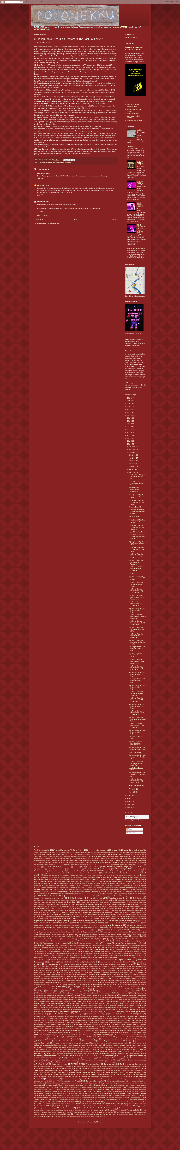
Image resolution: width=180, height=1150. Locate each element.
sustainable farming (73, 1058)
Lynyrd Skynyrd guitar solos (106, 970)
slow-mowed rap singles (80, 1043)
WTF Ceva (91, 1112)
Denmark (80, 900)
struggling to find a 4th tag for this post (106, 1051)
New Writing (87, 989)
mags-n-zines (51, 972)
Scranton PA (46, 1032)
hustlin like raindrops (121, 941)
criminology (123, 893)
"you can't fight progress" (62, 850)
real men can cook (72, 1016)
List (119, 966)
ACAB (142, 856)
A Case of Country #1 (48, 856)
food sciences (111, 919)
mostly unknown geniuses (73, 980)
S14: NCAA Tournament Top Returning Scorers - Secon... (137, 527)
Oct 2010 (132, 452)
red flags (41, 1018)
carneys (90, 883)
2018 (129, 421)
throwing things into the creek (124, 1085)
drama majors (102, 904)
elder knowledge (74, 908)
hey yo (134, 936)
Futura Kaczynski (77, 925)
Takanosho (107, 1060)
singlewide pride (141, 1039)
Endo (35, 910)
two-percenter (60, 1093)
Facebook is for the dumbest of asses (116, 912)
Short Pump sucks (73, 1039)
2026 (129, 398)
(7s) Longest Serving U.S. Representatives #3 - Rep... (137, 687)
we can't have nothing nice (75, 1102)
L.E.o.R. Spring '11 (77, 962)
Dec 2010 (132, 446)
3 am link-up (68, 854)
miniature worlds (82, 978)
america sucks (83, 860)
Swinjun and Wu (39, 1060)
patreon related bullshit (116, 997)
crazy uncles (113, 893)
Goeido (48, 930)
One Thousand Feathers (89, 995)
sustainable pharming (88, 1058)
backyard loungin (122, 867)
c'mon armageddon (104, 881)
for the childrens (88, 921)
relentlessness (99, 1018)
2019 (129, 418)
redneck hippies (68, 1018)
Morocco (61, 980)
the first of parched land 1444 (106, 1068)
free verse (86, 922)
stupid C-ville (51, 1054)
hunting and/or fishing (105, 941)
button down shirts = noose (75, 881)
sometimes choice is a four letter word (117, 1045)
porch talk (76, 1005)
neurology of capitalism (47, 989)
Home (76, 220)
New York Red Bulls (112, 989)
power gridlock (135, 1005)
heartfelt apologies (111, 936)
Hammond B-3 (62, 934)
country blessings (55, 894)
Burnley (62, 881)
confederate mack (75, 892)
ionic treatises (68, 949)
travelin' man (86, 1091)
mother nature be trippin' (104, 980)
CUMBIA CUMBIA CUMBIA (53, 896)
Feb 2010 (132, 789)
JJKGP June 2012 (45, 955)
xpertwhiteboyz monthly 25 (125, 1112)
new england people (64, 989)
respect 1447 (89, 1020)
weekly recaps (122, 1102)
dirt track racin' (43, 902)
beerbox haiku (71, 871)
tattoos (52, 1062)
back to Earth (107, 867)
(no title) (139, 130)
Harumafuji (110, 934)
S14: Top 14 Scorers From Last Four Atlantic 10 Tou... (137, 655)
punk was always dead (63, 1009)
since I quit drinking (128, 1039)
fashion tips (69, 914)
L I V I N (52, 962)
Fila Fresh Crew (92, 916)
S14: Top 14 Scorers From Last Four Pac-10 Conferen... (137, 616)
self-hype (126, 1033)
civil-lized (37, 889)
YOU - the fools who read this (105, 1114)
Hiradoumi (66, 939)
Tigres (36, 1087)
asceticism (37, 867)
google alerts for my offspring (67, 930)
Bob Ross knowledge (119, 875)
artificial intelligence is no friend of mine (99, 864)
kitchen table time (64, 960)
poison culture (124, 1003)
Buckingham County (41, 879)
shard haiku (92, 1037)
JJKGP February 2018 (41, 953)
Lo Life (105, 968)
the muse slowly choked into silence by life (95, 1076)
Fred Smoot (66, 922)
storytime (63, 1051)
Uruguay (76, 1095)
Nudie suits (40, 993)
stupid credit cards (65, 1053)
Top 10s (50, 1089)
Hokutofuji (80, 939)
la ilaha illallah (90, 962)
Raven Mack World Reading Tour (60, 1014)
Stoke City (56, 1051)
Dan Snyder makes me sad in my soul (133, 896)
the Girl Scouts (79, 1070)
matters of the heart (113, 974)
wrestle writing (64, 1112)
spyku (76, 1049)
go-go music (115, 927)
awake (69, 867)
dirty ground (91, 902)
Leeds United (104, 964)
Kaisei (137, 957)
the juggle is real (44, 1072)
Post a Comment (42, 215)
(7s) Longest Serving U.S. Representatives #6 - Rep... (137, 648)
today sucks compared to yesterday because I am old (107, 1087)
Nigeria (42, 991)
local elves (113, 968)
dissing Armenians (104, 902)
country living (69, 894)
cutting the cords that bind (72, 896)
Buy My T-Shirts (90, 881)
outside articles (63, 997)
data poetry (37, 898)
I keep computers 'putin (129, 943)
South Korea (99, 1047)
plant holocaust (125, 1001)
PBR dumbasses (132, 997)
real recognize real (85, 1016)
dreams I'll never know (130, 904)
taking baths (133, 1060)
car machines (71, 883)
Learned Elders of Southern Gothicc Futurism (84, 964)
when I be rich (89, 1104)
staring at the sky (103, 1049)
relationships (87, 1018)
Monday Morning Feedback (136, 249)
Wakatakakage (99, 1099)
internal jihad (124, 947)
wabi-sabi (65, 1099)
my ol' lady (83, 985)
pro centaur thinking (86, 1007)
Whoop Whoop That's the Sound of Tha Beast (92, 1106)
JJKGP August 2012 (84, 951)
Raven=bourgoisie (78, 1014)
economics (127, 906)
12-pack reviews (137, 850)
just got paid (112, 957)
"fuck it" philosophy (41, 850)
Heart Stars (100, 936)
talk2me (141, 1060)
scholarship (112, 1030)
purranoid (112, 1009)
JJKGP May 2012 (115, 955)
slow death (129, 1041)
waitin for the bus (87, 1099)
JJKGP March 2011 (60, 955)
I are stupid (133, 941)
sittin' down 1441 (60, 1041)
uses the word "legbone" (99, 1095)
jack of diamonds (115, 949)
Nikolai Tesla (50, 991)
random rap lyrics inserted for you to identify (131, 1012)
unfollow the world (96, 1093)
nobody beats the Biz (106, 991)
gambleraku (112, 925)
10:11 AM (40, 211)
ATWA (53, 867)
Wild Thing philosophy (139, 1106)
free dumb (75, 923)
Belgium (107, 871)
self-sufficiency (138, 1032)
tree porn (99, 1091)
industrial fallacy (91, 947)
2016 (129, 427)
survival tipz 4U (58, 1058)
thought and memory (82, 1085)
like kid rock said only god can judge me (85, 966)
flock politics (44, 919)
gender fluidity (140, 925)
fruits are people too (124, 922)
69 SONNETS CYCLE (128, 854)
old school (51, 995)
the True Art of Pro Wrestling (57, 1081)
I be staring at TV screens (100, 943)
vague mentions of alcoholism (46, 1097)
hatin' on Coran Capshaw (134, 934)
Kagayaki (130, 957)
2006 (129, 804)
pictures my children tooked (59, 1001)
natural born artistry (112, 987)
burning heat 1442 (131, 879)
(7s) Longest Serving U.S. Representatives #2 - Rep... (137, 706)
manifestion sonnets (127, 972)
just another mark (100, 957)
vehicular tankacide (74, 1097)
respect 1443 (65, 1020)
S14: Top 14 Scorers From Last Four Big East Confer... (136, 667)
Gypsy (36, 934)
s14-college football (104, 1026)
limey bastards (103, 966)
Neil (37, 989)
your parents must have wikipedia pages (67, 1116)
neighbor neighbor (140, 987)
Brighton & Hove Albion (129, 877)
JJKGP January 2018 (73, 953)
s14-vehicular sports (67, 1028)
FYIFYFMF (87, 925)
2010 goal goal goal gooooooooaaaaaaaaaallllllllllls (131, 852)
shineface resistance (136, 1037)
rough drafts (96, 1024)
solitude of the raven (95, 1045)
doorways (50, 904)
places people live (101, 1001)
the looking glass (41, 1076)
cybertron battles (89, 896)
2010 (129, 444)
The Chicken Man (126, 1064)
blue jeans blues (77, 875)
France (141, 921)
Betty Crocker (74, 873)
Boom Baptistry (141, 875)
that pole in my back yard (58, 1064)
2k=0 (60, 854)
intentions (115, 947)
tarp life (46, 1062)
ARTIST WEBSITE (40, 29)
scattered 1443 (76, 1030)
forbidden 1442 (103, 921)
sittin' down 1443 (90, 1041)
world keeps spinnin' (50, 1112)
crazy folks (103, 893)
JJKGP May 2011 (101, 955)
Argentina (67, 864)
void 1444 (55, 1100)
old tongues (60, 995)
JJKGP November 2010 (131, 955)
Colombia (37, 891)
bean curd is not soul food (92, 869)
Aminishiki (94, 860)
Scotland (135, 1030)
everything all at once (118, 910)
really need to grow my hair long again (104, 1016)
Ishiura (81, 949)
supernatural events (135, 1056)
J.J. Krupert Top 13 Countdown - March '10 (136, 483)
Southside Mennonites (122, 1047)
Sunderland (99, 1056)
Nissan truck (67, 991)
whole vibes (72, 1106)
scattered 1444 (89, 1030)
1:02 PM (40, 195)
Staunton (118, 1049)
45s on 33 (86, 854)
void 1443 (44, 1100)
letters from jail (125, 964)
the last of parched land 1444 (47, 1074)
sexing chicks (72, 1037)
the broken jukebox (93, 1064)
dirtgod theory (71, 902)
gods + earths (38, 930)
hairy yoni (45, 934)
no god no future (91, 991)
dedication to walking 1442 (99, 898)
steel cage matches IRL (130, 1049)
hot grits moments (66, 941)
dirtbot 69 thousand (57, 902)
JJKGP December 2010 (101, 951)
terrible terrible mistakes (121, 1062)
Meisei (48, 976)
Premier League (39, 1007)
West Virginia (70, 1104)
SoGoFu (83, 1045)
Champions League (74, 885)
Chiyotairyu (109, 887)
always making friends (43, 860)
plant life (136, 1001)
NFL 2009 (136, 989)
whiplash (41, 1106)
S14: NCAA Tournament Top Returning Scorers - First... (137, 543)
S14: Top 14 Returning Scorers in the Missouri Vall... (137, 719)
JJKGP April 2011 (53, 951)
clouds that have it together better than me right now (92, 889)
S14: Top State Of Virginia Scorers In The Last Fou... (137, 476)
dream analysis (114, 904)
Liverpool (43, 968)
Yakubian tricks (65, 1114)
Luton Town (82, 970)
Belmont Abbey (116, 871)
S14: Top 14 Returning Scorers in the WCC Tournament (136, 693)
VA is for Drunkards (139, 1095)
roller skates (79, 1024)
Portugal (112, 1005)
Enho (53, 910)
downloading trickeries (78, 904)
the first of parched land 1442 (60, 1068)
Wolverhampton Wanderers (43, 1110)
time (41, 1087)
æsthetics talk (38, 858)
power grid (121, 1005)
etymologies (83, 910)
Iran (75, 949)
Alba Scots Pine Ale (135, 752)
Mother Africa (88, 980)
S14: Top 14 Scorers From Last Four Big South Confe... (136, 781)
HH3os (140, 936)
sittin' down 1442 (75, 1041)
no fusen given (79, 991)
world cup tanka (133, 1110)
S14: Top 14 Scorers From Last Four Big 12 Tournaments (137, 623)
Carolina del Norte (101, 883)
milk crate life (56, 978)
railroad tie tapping (68, 1012)
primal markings (53, 1007)
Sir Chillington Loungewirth (44, 1041)
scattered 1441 (49, 1030)
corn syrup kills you (115, 891)
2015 (129, 430)
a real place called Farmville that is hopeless (104, 856)
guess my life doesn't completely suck (115, 932)
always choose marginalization (137, 858)
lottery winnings (46, 970)
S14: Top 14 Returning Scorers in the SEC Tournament (136, 562)
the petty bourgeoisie (117, 1076)
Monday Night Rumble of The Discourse (134, 978)
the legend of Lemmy (139, 1074)
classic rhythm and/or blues (63, 889)
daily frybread (113, 896)
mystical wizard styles (48, 987)
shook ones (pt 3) (61, 1039)
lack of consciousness (106, 962)
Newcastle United (125, 989)
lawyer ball (119, 962)
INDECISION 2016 (77, 947)
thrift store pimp (95, 1085)
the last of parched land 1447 (70, 1074)
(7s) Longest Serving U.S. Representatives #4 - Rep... (137, 680)
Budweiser (131, 146)
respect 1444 (77, 1020)
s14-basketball (59, 162)
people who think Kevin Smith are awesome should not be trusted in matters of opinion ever (63, 999)
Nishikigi (58, 991)
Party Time (103, 997)
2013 (129, 435)
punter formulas (77, 1009)
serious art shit (89, 1035)
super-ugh (123, 1056)
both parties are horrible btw (81, 877)
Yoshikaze (90, 1114)
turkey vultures (38, 1093)
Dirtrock (83, 902)
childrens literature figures (48, 887)
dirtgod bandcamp (133, 113)
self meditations (113, 1033)
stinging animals (46, 1051)
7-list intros (140, 854)
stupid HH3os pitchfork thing (99, 1054)
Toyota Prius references (84, 1089)
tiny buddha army (63, 1087)
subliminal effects (132, 1053)
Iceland (103, 945)
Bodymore (130, 875)
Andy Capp (74, 862)
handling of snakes (98, 934)
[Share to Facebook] (71, 160)
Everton (91, 910)
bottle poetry (96, 877)
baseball (42, 869)
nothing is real (141, 991)
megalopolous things (140, 974)
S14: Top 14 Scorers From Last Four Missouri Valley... (135, 743)
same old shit (86, 1028)
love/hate (73, 970)
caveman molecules (124, 883)
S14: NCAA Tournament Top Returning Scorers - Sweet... (137, 511)
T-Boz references (71, 1060)
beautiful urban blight (58, 871)
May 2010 (132, 467)
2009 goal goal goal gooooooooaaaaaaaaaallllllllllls (99, 852)
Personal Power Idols (121, 999)
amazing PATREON (121, 27)
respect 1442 (52, 1020)
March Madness (50, 162)
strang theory (87, 1051)
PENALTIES (142, 997)
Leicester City (114, 964)
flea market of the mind (137, 916)
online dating (124, 995)
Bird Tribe (104, 873)
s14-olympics (137, 1026)
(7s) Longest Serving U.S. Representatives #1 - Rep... (137, 732)
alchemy (94, 858)
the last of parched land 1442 (113, 1072)
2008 (129, 798)
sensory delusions (55, 1035)
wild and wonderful (123, 1106)
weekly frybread (110, 1102)
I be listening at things (50, 943)
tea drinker (73, 1062)
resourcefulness (141, 1018)
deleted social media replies (57, 900)
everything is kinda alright (136, 910)
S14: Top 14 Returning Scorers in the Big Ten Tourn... (137, 556)
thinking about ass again (67, 1085)
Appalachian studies (47, 864)
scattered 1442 (63, 1030)
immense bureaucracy (136, 945)
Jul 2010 (132, 461)
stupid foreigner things (80, 1053)
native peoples (97, 987)
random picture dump (108, 1012)
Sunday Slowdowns (87, 1056)
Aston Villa (46, 867)
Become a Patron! (131, 38)
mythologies (62, 987)
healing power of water (74, 936)
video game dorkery (88, 1097)
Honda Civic (131, 939)
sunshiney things (110, 1056)
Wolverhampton (141, 1108)
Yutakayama (94, 1116)
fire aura (115, 916)
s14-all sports (56, 1026)
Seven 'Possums (41, 1037)
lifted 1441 (37, 966)
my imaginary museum (129, 983)
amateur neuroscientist (67, 860)
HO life (73, 939)
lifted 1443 (58, 966)
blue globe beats (65, 875)
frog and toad (111, 922)
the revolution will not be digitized (73, 1079)
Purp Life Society (89, 1009)
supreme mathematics (41, 1058)
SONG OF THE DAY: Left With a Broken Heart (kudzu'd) (141, 185)
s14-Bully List (90, 1026)
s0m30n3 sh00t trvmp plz (43, 1026)
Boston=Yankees (65, 877)
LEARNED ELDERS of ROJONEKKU (56, 964)
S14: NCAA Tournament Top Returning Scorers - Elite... (137, 496)
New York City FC (99, 989)
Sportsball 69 (68, 1049)
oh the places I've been (103, 993)
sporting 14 (68, 162)
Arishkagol (75, 864)
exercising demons (74, 912)
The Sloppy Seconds (108, 1079)
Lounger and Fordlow (60, 970)
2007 (129, 801)
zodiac (101, 1116)
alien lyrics (103, 858)
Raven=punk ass (125, 1014)
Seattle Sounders (86, 1032)
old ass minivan (41, 995)
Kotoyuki (99, 960)
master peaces (60, 974)
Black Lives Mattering (118, 873)
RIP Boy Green (59, 1022)
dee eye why (42, 900)
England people (44, 910)
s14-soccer (55, 1028)
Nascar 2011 (73, 987)
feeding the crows (110, 914)
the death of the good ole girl (53, 1066)
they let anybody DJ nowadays (116, 1081)
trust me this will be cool (122, 1091)
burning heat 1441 (115, 879)
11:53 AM (40, 179)
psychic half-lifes (48, 1009)
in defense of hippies (63, 947)
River (68, 1022)
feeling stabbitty (131, 914)
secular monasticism (100, 1032)
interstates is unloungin (53, 949)
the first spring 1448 (47, 1070)
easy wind (118, 906)
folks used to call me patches (84, 918)
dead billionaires (48, 898)
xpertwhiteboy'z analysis (105, 1112)
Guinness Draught (135, 507)
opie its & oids (142, 995)
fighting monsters (78, 916)
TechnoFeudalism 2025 (86, 1062)
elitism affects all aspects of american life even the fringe (102, 908)
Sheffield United (105, 1037)
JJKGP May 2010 (88, 955)
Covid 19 (80, 893)
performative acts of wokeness (103, 999)
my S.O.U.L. (113, 984)
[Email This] (64, 160)
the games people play (64, 1070)
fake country (46, 914)
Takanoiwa (99, 1060)
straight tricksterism (75, 1051)
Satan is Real (116, 1028)
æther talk (47, 858)
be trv (80, 869)
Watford (36, 1102)
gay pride (129, 925)
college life (140, 889)
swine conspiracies (137, 1058)
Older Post (113, 220)
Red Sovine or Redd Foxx (54, 1018)
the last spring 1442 (89, 1074)
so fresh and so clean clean (43, 1045)
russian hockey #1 (132, 1024)
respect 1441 (40, 1020)
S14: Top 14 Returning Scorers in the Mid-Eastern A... (136, 635)
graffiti (133, 930)
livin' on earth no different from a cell (61, 968)
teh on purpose (99, 1062)
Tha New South (41, 1064)
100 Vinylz (124, 850)
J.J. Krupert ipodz (98, 949)
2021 (129, 412)
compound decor (57, 892)
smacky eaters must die (98, 1043)
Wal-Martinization (111, 1099)
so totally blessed (61, 1045)
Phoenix (45, 1001)
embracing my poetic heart (134, 908)
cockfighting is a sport (127, 889)
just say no (122, 957)
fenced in (39, 916)
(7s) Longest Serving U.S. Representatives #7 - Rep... (137, 610)
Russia (123, 1024)
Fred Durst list (55, 922)
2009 (129, 795)
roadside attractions (80, 1022)
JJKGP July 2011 (102, 953)
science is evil (124, 1030)
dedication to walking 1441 (77, 898)
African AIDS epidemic (73, 858)
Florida (55, 918)
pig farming (87, 1001)
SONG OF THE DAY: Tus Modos (140, 163)
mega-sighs (127, 974)
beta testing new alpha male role (57, 873)
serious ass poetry (102, 1035)
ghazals (87, 927)
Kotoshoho (92, 960)
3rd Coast (77, 854)
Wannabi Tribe (123, 1099)
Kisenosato (52, 960)
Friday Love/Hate (134, 516)
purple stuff (101, 1009)
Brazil (118, 877)
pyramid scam (122, 1009)
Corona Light (133, 573)
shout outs (104, 1039)
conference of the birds (91, 891)
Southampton (109, 1047)
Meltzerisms (55, 976)
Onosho (132, 995)
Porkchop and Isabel (88, 1005)
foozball (75, 921)
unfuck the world (109, 1093)
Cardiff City (82, 883)
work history (108, 1110)
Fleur (35, 918)
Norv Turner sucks (120, 991)
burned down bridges (99, 879)
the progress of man (52, 1079)
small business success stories (118, 1043)
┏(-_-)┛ (91, 850)
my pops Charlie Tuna (98, 985)
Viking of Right (101, 1097)
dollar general (116, 902)
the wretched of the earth (94, 1081)
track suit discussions (123, 1089)
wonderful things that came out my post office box (69, 1110)
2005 (129, 807)
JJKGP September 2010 (71, 957)
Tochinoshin (82, 1087)
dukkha (75, 906)
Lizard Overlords (94, 968)
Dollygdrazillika (133, 902)
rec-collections (140, 1016)
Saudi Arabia (128, 1028)
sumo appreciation (51, 1056)
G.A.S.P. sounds (99, 925)
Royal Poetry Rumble (110, 1024)
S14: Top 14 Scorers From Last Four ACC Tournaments (136, 603)
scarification (37, 1030)
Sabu (76, 1028)
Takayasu (116, 1060)
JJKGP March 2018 (74, 955)
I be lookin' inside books (68, 943)
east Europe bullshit (106, 906)
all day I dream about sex (116, 858)
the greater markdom (113, 1070)
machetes (127, 970)
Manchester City (81, 972)
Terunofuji (133, 1062)
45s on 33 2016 (113, 854)
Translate (141, 820)
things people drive (49, 1085)
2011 (129, 441)
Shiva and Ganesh (39, 1039)
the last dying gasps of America (63, 1072)
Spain (36, 1049)
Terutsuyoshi (142, 1062)
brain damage (107, 877)
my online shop (132, 107)
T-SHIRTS (81, 1060)
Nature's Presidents (126, 987)
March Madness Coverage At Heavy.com (134, 489)
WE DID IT (91, 1102)
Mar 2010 (132, 472)
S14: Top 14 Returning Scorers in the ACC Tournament (136, 568)
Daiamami (104, 896)
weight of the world (135, 1102)
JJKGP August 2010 (68, 951)
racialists (37, 1012)
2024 (129, 404)
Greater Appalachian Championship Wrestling (66, 932)
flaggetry (124, 916)
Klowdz (75, 960)
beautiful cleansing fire (119, 869)
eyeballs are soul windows (92, 912)
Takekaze (124, 1060)
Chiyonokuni (90, 887)
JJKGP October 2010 (53, 957)
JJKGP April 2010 (39, 951)
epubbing (60, 910)
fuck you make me (46, 925)
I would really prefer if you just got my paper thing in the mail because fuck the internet (72, 945)
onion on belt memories (108, 995)
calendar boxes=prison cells (43, 883)
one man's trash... (72, 995)
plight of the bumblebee (102, 1003)
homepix (101, 938)
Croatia (132, 893)
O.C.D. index (64, 993)
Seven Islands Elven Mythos (57, 1037)
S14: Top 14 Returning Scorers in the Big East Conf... (137, 642)
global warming (104, 927)
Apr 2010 (132, 469)
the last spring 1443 (106, 1074)
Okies (132, 993)
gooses (95, 930)
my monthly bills (70, 985)
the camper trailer (110, 1064)
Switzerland (50, 1060)
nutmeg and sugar (52, 993)
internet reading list (138, 947)
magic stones (38, 972)
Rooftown (88, 1024)
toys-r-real (109, 1089)
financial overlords (104, 916)
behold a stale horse (94, 871)
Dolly (124, 902)
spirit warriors (44, 1049)
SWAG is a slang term (104, 1058)
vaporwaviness (62, 1097)
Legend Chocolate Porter (137, 532)
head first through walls (57, 936)
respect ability (101, 1020)
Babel (83, 867)
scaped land (138, 1028)
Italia (87, 949)
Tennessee (110, 1062)
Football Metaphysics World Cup (58, 921)
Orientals (40, 997)
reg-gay (78, 1018)
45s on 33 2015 (100, 854)
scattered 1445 (101, 1030)
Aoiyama (134, 862)
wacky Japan (74, 1099)
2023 (129, 407)
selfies (36, 1035)
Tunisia (142, 1091)
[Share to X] (69, 160)
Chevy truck (126, 885)
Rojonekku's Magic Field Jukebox (60, 1024)
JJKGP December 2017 (118, 951)
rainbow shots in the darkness (90, 1012)
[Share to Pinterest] (73, 160)
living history (81, 968)
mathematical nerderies (96, 974)
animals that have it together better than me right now (110, 862)
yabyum (55, 1114)
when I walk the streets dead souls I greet (111, 1104)
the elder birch (95, 1066)
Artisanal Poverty (139, 864)
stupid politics (118, 1054)
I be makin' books (84, 943)
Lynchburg (92, 970)
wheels (78, 1104)
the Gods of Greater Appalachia (95, 1070)
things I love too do (70, 1083)
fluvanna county (65, 919)
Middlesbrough (139, 976)
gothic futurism (105, 930)
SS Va (92, 1049)
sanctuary (95, 1028)
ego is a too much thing (53, 908)
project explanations (101, 1007)
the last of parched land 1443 (136, 1072)
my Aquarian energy (90, 982)
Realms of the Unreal (125, 1016)
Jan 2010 (132, 792)
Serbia (81, 1035)
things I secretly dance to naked (88, 1083)
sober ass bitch (73, 1045)
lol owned (123, 968)
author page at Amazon (134, 120)
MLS (118, 978)
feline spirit (142, 914)
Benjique (138, 871)
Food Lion (99, 918)
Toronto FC (57, 1089)
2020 (129, 415)
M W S (120, 970)
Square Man (84, 1049)
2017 (129, 424)
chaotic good (86, 885)
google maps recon (84, 930)
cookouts (103, 891)
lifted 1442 (48, 966)
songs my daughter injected (77, 1047)
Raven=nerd (113, 1014)
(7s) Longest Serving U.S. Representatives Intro (137, 748)
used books (85, 1095)
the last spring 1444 (123, 1074)
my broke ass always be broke (108, 983)
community (45, 891)
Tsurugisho (135, 1091)
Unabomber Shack (82, 1093)
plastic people (87, 1003)
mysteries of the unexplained (129, 984)
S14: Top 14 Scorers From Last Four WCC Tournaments (136, 712)
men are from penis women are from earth (74, 976)
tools (43, 1089)
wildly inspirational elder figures (45, 1108)
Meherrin (39, 976)
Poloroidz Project (52, 1005)
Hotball (75, 941)
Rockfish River (104, 1022)
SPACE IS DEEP (137, 1047)
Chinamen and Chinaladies (67, 887)
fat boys (79, 914)
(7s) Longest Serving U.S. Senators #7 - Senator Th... (137, 757)
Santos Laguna (105, 1028)
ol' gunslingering (141, 993)
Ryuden (143, 1024)
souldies (90, 1047)
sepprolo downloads (69, 1035)
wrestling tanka (79, 1112)
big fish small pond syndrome (89, 873)
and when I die (63, 862)
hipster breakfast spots (53, 939)
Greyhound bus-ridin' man (91, 932)
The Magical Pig (54, 1076)
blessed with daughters (50, 875)
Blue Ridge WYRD (105, 875)
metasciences (102, 976)
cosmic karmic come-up (132, 891)
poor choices (66, 1005)
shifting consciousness (119, 1037)
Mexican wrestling (116, 976)
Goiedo (54, 930)
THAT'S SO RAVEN (77, 1064)
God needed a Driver (136, 927)
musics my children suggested (73, 982)
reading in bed (138, 1014)
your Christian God (46, 1116)
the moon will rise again (70, 1077)
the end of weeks (107, 1066)
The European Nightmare (128, 1066)
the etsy (116, 1066)
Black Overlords (132, 873)
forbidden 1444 (130, 921)
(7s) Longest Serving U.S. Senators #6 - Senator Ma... (137, 774)
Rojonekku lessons (40, 1024)
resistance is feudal (127, 1018)
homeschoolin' (119, 939)
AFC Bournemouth (59, 858)
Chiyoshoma (99, 887)
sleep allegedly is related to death (110, 1041)
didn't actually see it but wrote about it (129, 900)
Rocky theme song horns (119, 1022)
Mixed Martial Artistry (106, 978)
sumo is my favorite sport (70, 1056)
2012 (129, 438)
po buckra (115, 1003)
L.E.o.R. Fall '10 (63, 962)
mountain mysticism (133, 980)
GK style (94, 927)
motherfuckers (119, 980)
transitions (56, 1091)
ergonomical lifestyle (71, 910)
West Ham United (59, 1104)
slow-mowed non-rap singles (61, 1043)
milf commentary (45, 978)
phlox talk (37, 1001)
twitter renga (49, 1093)
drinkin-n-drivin (52, 906)
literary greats (126, 966)
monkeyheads (40, 980)
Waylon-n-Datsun (47, 1102)
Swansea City (118, 1058)
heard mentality (89, 936)
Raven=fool (90, 1014)
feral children (50, 916)
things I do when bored (55, 1083)
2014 (129, 432)
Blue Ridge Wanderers (91, 875)
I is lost (115, 943)
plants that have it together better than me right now (61, 1003)
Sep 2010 (132, 455)
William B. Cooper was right (65, 1108)
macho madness (139, 970)
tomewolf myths (133, 1087)
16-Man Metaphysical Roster (62, 852)
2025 (129, 401)
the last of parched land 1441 (90, 1072)
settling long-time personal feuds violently (133, 1035)
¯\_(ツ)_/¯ (79, 850)
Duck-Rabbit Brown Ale (136, 785)
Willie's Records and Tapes (126, 1108)
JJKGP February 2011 (136, 951)
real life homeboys (48, 1016)
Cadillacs (128, 881)
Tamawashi (37, 1062)
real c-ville (37, 1016)
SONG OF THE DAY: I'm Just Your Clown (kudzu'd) (141, 228)
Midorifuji (36, 978)
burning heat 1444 (50, 881)
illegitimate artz (120, 945)
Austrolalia (61, 867)
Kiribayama (44, 960)
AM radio (54, 860)
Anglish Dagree (84, 862)
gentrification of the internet (43, 928)
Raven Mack (41, 185)
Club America (114, 889)
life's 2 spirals (138, 964)
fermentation (61, 916)
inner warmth (105, 947)
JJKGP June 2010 (129, 953)
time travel (50, 1087)
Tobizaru (74, 1087)
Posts (130, 829)
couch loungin (43, 893)
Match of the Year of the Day (77, 974)
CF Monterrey (63, 885)
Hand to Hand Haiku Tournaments (79, 934)
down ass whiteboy (62, 904)
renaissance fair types (112, 1018)
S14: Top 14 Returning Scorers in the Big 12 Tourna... (136, 584)
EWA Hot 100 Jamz (58, 912)
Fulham (56, 925)
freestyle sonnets (97, 923)
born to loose (53, 877)
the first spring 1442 (126, 1068)
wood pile (90, 1110)
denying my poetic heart (92, 900)
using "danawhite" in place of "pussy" (120, 1095)
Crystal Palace (141, 893)
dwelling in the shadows (88, 906)
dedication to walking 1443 (120, 898)
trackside (136, 1089)
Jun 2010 (132, 464)
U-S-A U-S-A (71, 1093)
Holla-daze (89, 939)
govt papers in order (120, 930)
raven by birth (42, 1014)
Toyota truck (98, 1089)
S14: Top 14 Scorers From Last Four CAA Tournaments (136, 725)
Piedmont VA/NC (76, 1001)
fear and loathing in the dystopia (93, 914)
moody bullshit (52, 980)
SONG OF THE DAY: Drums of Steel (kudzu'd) (140, 206)
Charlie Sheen (109, 885)
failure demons (135, 912)
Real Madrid (60, 1016)
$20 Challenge (101, 850)
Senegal (45, 1035)
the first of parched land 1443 (83, 1068)
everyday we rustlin (102, 910)
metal (92, 976)
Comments (131, 833)
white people (50, 1106)
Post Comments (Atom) (51, 223)
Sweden (126, 1058)
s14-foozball (117, 1026)
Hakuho (53, 934)
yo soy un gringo (79, 1114)
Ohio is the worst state (121, 993)
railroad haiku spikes (51, 1012)
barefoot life (135, 867)
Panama (95, 997)
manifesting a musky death (111, 972)
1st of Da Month (77, 852)
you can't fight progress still (124, 1114)
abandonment (126, 856)
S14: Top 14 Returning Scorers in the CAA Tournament (136, 700)
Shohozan (50, 1039)
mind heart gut (68, 978)
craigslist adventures (91, 893)
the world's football (75, 1081)
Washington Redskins (136, 1099)
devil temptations (108, 900)
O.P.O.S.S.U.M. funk (77, 993)
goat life (124, 928)
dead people (60, 898)
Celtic (134, 883)
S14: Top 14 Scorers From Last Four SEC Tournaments (136, 597)
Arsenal (83, 864)
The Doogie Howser (82, 1066)
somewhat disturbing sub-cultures (56, 1047)
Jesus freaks (139, 949)
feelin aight (121, 914)
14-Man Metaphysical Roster (43, 852)
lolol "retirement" (133, 968)
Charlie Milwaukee (98, 885)
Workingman (120, 1110)
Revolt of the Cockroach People (124, 1020)
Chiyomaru (81, 887)
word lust (98, 1110)
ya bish (49, 1114)
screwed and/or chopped (60, 1033)
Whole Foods (62, 1106)
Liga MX (68, 966)
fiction (68, 916)
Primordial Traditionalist (69, 1007)
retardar (109, 1020)
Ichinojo (110, 945)
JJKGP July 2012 (115, 953)
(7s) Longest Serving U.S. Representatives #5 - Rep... (137, 674)
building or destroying (58, 879)
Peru (132, 999)
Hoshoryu (55, 941)
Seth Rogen (115, 1035)
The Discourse (68, 1066)
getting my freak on (77, 927)
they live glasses (134, 1081)
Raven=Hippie (102, 1014)
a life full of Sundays (63, 856)
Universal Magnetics (58, 1095)
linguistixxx (113, 966)
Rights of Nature (45, 1022)
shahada (83, 1037)
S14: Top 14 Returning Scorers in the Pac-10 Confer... (137, 578)
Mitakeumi (94, 978)
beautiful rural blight (137, 869)
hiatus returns (38, 939)
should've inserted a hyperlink (90, 1039)
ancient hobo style (48, 862)
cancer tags (60, 883)
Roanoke (94, 1022)
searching (76, 1032)
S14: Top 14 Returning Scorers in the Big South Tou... (136, 763)
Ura (70, 1095)
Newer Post (39, 220)
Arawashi (59, 864)
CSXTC (38, 896)
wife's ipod (111, 1106)
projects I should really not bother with (123, 1007)
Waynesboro (58, 1102)
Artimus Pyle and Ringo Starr (122, 864)
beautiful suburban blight (41, 871)
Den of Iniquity (71, 900)
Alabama (85, 858)
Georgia (58, 927)
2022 (129, 409)
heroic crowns (123, 936)
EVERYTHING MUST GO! (41, 912)
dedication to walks (139, 898)
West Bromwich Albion (45, 1104)
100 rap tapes (113, 850)
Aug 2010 (132, 458)
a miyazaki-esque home (80, 856)
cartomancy (111, 883)
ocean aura (88, 993)
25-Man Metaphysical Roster (45, 854)
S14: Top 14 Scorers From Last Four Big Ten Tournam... (136, 590)
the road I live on (93, 1079)
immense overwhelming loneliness (44, 947)
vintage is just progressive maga (118, 1097)
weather (99, 1102)
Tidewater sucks (139, 1085)
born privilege (42, 877)
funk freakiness (65, 925)
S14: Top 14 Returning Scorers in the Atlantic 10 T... (137, 629)
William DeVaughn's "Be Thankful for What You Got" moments (96, 1108)
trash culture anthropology (70, 1091)
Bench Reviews (128, 871)
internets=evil (38, 949)
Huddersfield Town (85, 941)
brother (142, 877)
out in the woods (51, 997)
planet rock (114, 1001)
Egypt (64, 908)
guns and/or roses (137, 932)
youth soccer (84, 1116)
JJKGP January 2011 (57, 953)
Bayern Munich (72, 869)
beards (107, 869)
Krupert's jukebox (124, 960)
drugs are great (65, 906)
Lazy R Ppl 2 (130, 962)
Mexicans (128, 976)
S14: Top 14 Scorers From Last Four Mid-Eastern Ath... (136, 661)
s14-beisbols (80, 1026)
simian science (114, 1039)
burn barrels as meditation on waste (79, 879)
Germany (66, 927)
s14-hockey (128, 1026)
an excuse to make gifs (107, 860)
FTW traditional (136, 922)
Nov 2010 (132, 449)
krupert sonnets (109, 960)
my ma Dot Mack (58, 984)
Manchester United (94, 972)
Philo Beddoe (140, 999)
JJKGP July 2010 (88, 953)
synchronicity (60, 1060)
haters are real (120, 934)
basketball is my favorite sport (56, 869)
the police (129, 1077)
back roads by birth (94, 867)
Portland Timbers (102, 1005)
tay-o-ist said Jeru (63, 1062)
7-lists (36, 856)
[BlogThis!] (66, 160)
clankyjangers (48, 889)
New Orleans (76, 989)
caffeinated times (139, 881)
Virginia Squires (135, 1097)
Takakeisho (90, 1060)
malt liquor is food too (67, 972)
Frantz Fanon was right (41, 922)
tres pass (109, 1091)
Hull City (94, 941)
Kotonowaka (82, 960)
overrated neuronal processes (80, 997)
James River (127, 949)
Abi (137, 856)
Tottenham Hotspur (69, 1089)
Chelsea (117, 885)
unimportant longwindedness (128, 1093)
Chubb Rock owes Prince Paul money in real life (129, 887)
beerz (81, 871)
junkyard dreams (87, 957)
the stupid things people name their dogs (129, 1079)
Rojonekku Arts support (136, 1022)
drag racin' (91, 904)
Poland (135, 1003)
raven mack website (133, 104)
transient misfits (46, 1091)
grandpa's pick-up (46, 932)
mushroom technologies (53, 983)
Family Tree (57, 914)
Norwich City (130, 991)
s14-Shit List (44, 1028)
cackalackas (119, 881)
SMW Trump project (138, 1043)
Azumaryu (76, 867)
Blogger (99, 1122)
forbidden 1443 (117, 921)
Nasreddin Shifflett (84, 987)
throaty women (108, 1085)
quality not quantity (138, 1009)
